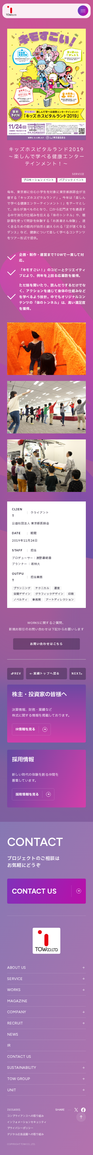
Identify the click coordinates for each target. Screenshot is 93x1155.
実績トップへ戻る (46, 673)
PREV (16, 673)
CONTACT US (19, 1056)
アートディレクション (60, 600)
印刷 (71, 594)
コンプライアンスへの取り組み (25, 1116)
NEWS (12, 1034)
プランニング (22, 588)
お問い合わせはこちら (46, 644)
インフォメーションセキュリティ (26, 1122)
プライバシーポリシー (20, 1128)
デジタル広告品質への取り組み (25, 1134)
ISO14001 (14, 1110)
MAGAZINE (17, 1001)
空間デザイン (22, 594)
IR (8, 1045)
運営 (57, 588)
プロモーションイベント (38, 180)
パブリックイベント (71, 180)
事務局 (36, 600)
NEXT (76, 673)
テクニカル (42, 588)
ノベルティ (21, 600)
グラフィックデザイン (49, 594)
